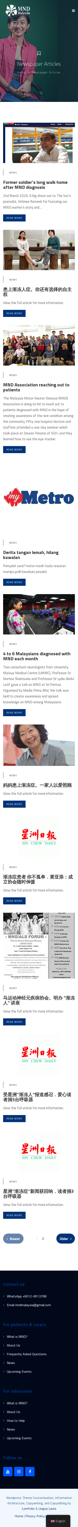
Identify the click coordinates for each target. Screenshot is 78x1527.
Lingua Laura (47, 1508)
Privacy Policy (35, 1515)
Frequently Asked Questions (27, 1353)
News (13, 172)
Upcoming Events (19, 1371)
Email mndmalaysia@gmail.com (29, 1304)
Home (21, 72)
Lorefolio (28, 1508)
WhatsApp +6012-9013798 (26, 1296)
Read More (14, 218)
